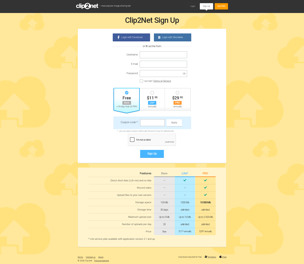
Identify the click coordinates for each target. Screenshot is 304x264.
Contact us (90, 257)
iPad (224, 257)
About (100, 257)
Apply (174, 122)
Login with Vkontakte (172, 37)
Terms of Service (162, 81)
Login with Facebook (131, 37)
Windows (212, 257)
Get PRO (221, 6)
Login (192, 6)
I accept (157, 81)
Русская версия (101, 260)
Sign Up (206, 6)
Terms (80, 257)
